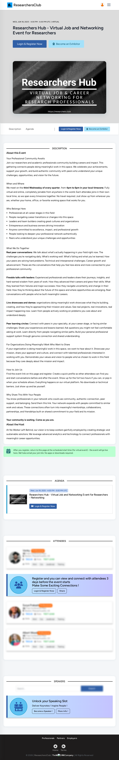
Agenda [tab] (30, 129)
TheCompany (63, 755)
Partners (61, 738)
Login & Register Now (29, 44)
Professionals (48, 738)
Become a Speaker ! (43, 711)
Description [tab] (15, 129)
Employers (72, 738)
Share (62, 591)
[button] (102, 5)
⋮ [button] (54, 129)
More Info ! (63, 711)
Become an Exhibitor (68, 44)
